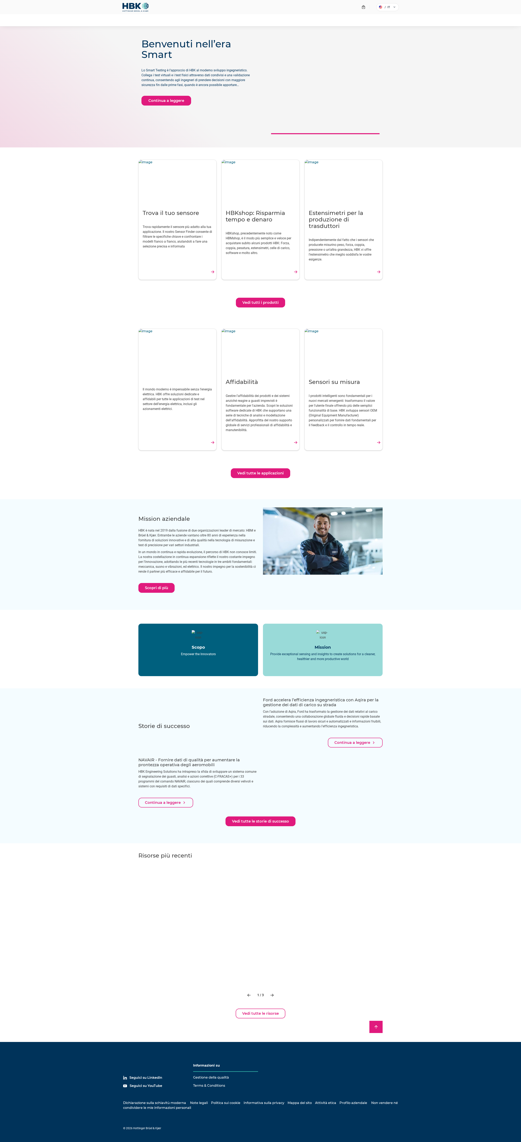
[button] (249, 995)
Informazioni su (206, 1065)
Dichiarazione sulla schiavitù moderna (154, 1103)
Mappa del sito (300, 1103)
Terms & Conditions (209, 1086)
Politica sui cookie (225, 1103)
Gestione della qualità (211, 1077)
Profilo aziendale (353, 1103)
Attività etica (325, 1103)
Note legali (199, 1103)
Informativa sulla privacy (264, 1103)
